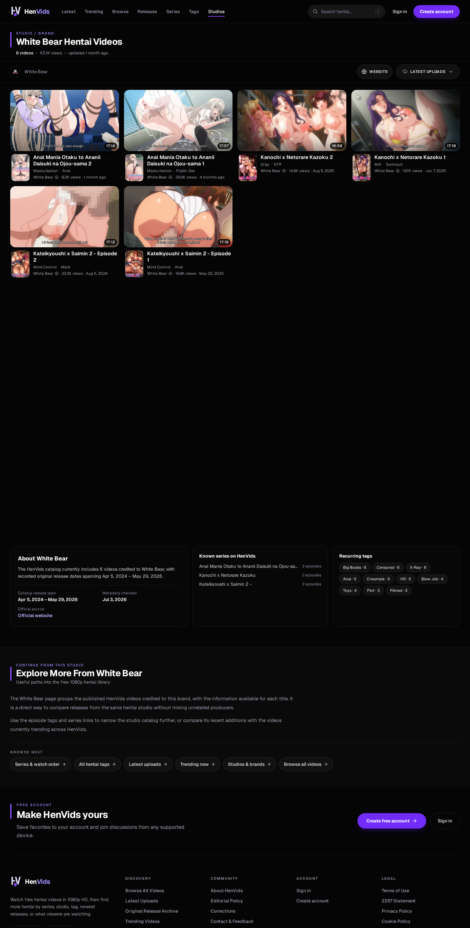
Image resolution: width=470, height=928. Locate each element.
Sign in (400, 11)
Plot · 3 (373, 590)
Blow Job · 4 (432, 579)
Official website (35, 615)
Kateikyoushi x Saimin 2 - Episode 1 (189, 256)
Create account (436, 11)
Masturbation (45, 170)
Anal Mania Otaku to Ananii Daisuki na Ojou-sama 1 (180, 160)
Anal (66, 170)
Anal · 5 (349, 579)
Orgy (265, 164)
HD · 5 (405, 579)
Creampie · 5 (378, 579)
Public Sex (185, 170)
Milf (377, 164)
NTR (277, 164)
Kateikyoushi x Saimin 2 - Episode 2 (75, 256)
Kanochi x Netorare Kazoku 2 (297, 157)
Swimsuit (394, 164)
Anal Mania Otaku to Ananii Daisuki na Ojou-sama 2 (66, 160)
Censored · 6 (388, 567)
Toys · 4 (350, 590)
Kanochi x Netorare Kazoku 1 (410, 157)
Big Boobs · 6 (354, 567)
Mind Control (45, 267)
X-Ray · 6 (418, 567)
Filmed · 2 (399, 590)
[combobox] (346, 11)
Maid (65, 267)
